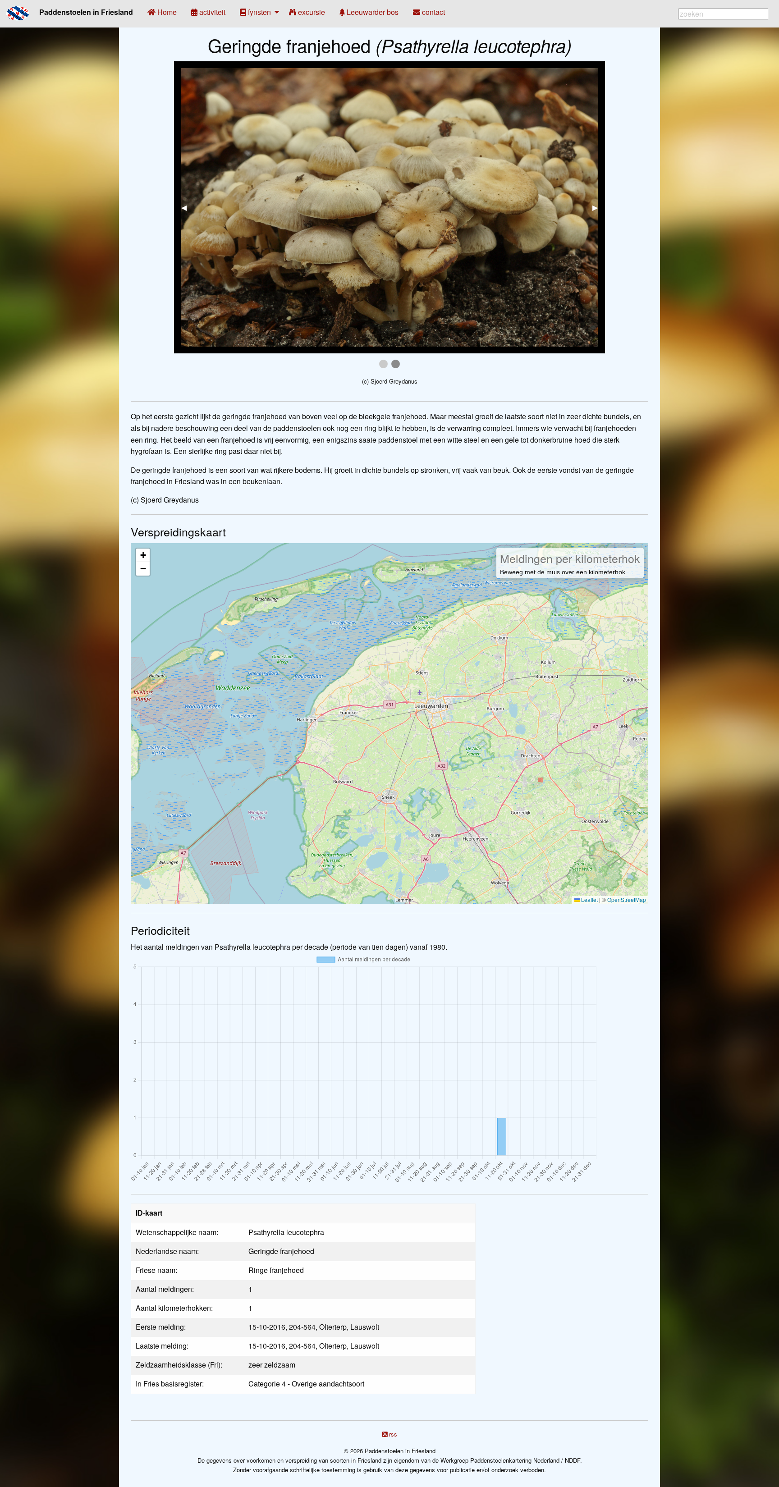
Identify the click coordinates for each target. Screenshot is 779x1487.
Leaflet (589, 899)
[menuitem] (162, 12)
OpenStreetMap (626, 899)
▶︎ (598, 207)
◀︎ (187, 207)
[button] (143, 555)
